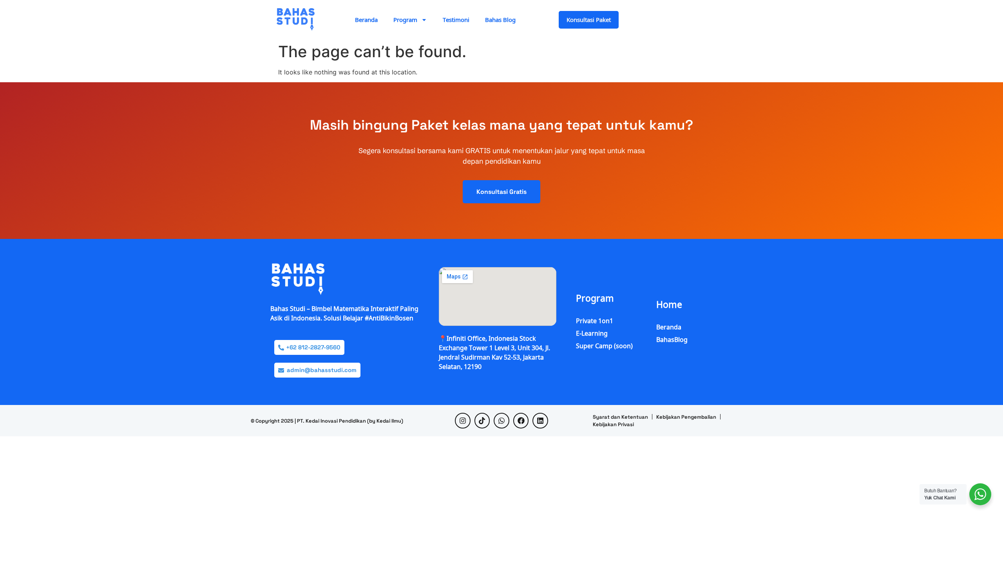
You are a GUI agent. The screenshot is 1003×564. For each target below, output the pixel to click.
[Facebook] (521, 420)
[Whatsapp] (501, 420)
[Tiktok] (482, 420)
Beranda (366, 20)
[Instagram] (463, 420)
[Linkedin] (540, 420)
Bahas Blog (500, 20)
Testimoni (456, 20)
